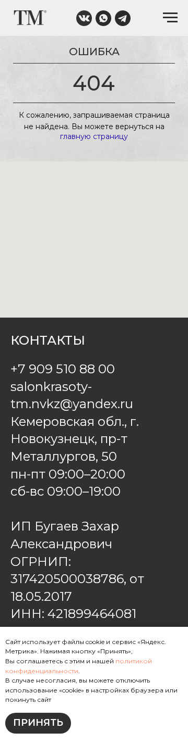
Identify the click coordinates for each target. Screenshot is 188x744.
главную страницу (94, 136)
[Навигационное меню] (170, 17)
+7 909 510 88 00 (62, 368)
